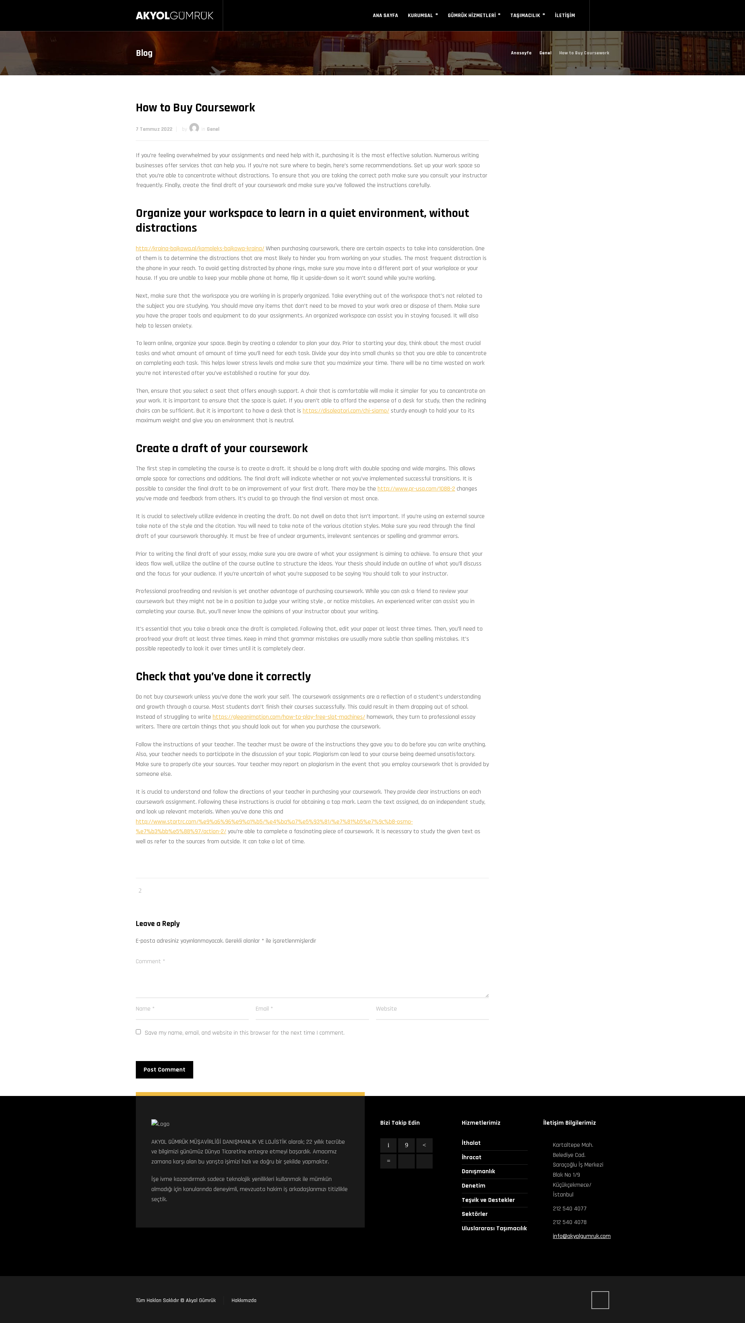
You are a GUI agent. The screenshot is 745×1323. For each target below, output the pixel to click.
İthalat (471, 1143)
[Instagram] (406, 1161)
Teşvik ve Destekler (488, 1200)
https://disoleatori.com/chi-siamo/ (346, 411)
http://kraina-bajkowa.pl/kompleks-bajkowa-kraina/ (200, 248)
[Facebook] (406, 1145)
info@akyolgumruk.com (582, 1236)
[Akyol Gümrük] (174, 15)
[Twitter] (388, 1145)
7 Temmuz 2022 (154, 129)
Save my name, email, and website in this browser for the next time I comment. (245, 1033)
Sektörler (475, 1214)
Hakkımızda (244, 1300)
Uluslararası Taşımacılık (494, 1228)
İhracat (472, 1157)
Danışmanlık (478, 1171)
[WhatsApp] (424, 1161)
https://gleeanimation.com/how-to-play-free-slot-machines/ (289, 717)
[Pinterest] (424, 1145)
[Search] (604, 15)
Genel (213, 129)
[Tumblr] (388, 1161)
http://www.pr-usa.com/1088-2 (416, 489)
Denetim (473, 1186)
